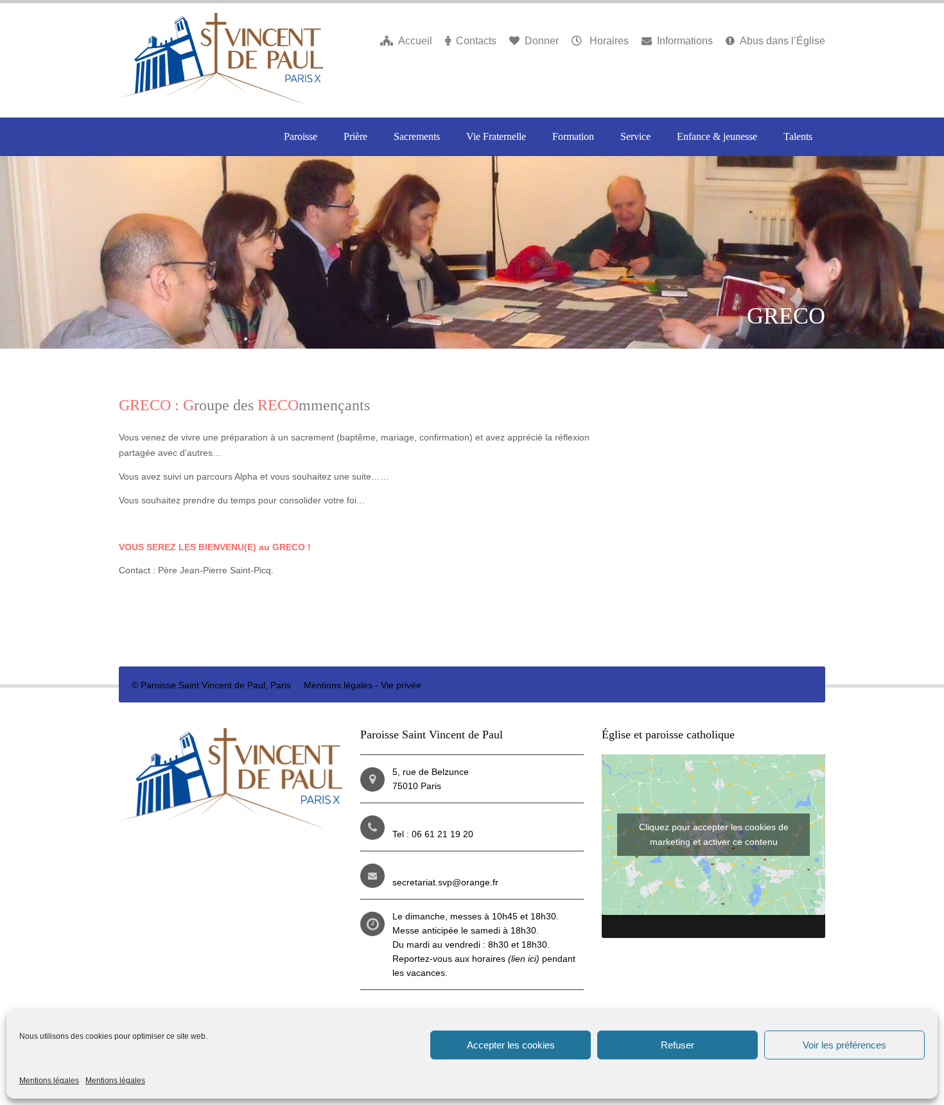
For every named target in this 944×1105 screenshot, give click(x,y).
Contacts (476, 40)
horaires (505, 958)
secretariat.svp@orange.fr (445, 882)
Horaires (608, 40)
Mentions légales (49, 1080)
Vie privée (401, 685)
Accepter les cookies (511, 1045)
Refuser (677, 1045)
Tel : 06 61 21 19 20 (432, 834)
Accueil (415, 40)
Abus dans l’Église (782, 40)
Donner (542, 40)
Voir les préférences (844, 1045)
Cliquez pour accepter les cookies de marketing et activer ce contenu (714, 834)
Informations (685, 40)
